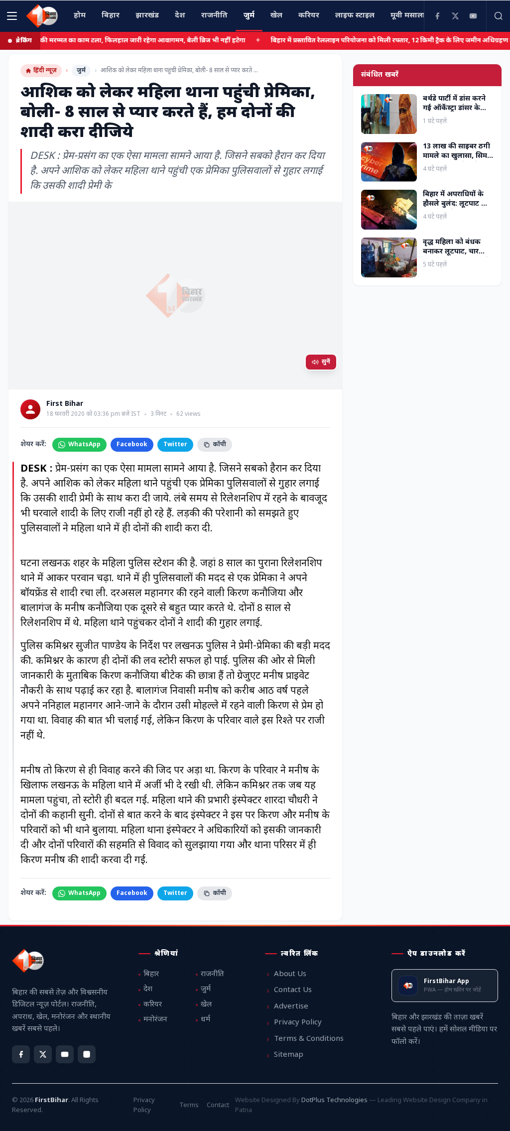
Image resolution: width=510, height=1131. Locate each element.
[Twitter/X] (43, 1054)
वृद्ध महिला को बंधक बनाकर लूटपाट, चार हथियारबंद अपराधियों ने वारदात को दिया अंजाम (456, 257)
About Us (290, 974)
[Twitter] (455, 16)
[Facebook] (437, 16)
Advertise (291, 1006)
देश (147, 989)
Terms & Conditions (309, 1039)
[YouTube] (473, 16)
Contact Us (293, 990)
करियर (152, 1004)
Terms (189, 1105)
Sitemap (288, 1055)
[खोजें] (498, 15)
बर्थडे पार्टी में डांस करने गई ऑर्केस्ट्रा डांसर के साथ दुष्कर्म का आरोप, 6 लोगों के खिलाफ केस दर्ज (458, 113)
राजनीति (212, 974)
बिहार (151, 974)
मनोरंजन (155, 1019)
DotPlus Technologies (334, 1100)
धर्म (205, 1019)
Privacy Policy (298, 1022)
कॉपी (219, 445)
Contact (218, 1105)
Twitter (175, 445)
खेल (206, 1004)
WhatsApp (84, 445)
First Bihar (64, 404)
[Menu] (12, 15)
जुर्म (81, 71)
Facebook (132, 445)
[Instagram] (87, 1054)
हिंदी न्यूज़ (45, 71)
